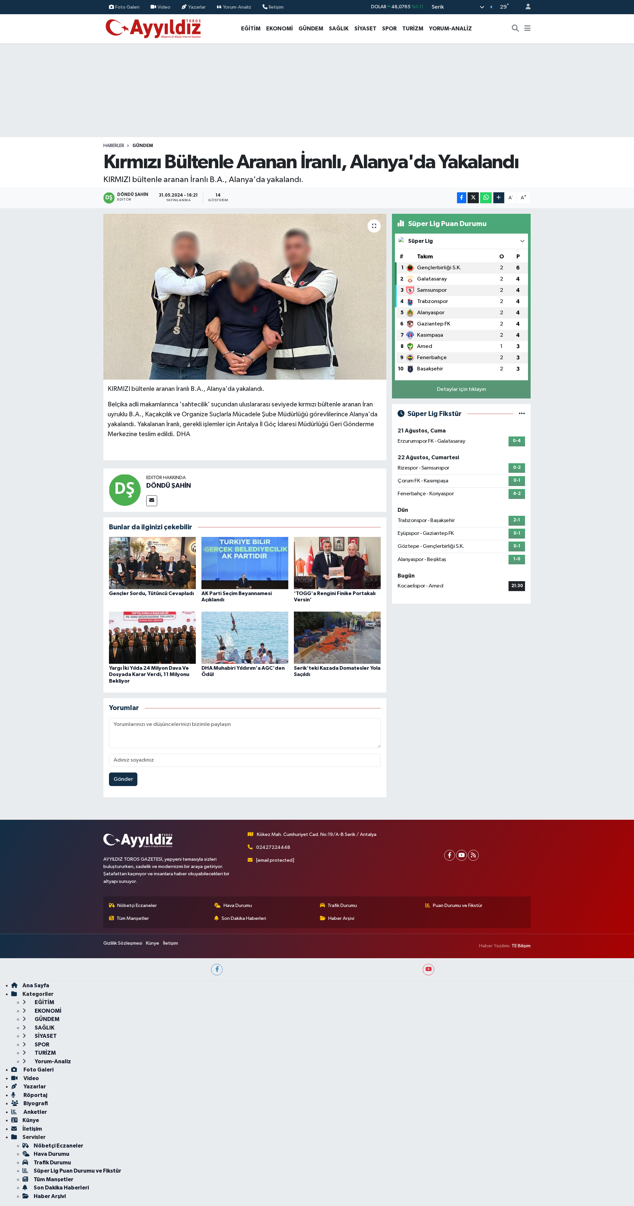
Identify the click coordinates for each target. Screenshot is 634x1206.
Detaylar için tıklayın (461, 389)
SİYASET (365, 28)
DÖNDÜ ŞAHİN (168, 485)
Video (164, 6)
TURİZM (412, 28)
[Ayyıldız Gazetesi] (153, 28)
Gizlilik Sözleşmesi (122, 943)
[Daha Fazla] (498, 197)
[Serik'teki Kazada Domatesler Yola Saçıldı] (337, 637)
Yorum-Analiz (237, 6)
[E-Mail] (151, 500)
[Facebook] (449, 855)
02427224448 (273, 847)
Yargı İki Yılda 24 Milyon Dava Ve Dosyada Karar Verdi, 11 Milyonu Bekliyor (149, 674)
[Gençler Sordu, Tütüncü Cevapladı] (152, 563)
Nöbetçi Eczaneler (137, 905)
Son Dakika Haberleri (244, 918)
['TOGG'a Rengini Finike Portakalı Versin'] (337, 563)
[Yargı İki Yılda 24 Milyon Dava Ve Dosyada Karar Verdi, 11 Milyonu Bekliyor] (152, 637)
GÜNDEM (311, 28)
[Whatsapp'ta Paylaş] (486, 197)
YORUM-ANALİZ (450, 28)
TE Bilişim (521, 945)
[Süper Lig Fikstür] (522, 414)
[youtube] (428, 969)
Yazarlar (197, 6)
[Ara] (515, 28)
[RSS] (473, 855)
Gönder (123, 779)
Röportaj (34, 1095)
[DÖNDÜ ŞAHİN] (125, 490)
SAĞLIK (339, 28)
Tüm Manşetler (133, 918)
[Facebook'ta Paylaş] (461, 197)
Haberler (113, 145)
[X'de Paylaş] (473, 197)
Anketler (34, 1112)
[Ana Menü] (527, 28)
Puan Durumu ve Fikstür (457, 905)
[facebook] (217, 969)
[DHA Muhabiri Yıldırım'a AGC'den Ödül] (244, 637)
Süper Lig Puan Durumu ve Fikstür (77, 1171)
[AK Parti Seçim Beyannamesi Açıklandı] (244, 563)
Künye (152, 943)
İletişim (276, 6)
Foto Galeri (127, 6)
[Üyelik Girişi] (525, 7)
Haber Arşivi (341, 918)
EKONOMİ (279, 28)
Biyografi (35, 1103)
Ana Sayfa (35, 985)
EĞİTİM (251, 28)
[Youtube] (461, 855)
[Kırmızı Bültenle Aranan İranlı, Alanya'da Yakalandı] (244, 297)
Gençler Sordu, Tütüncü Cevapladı (151, 593)
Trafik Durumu (342, 905)
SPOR (389, 28)
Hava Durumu (238, 905)
